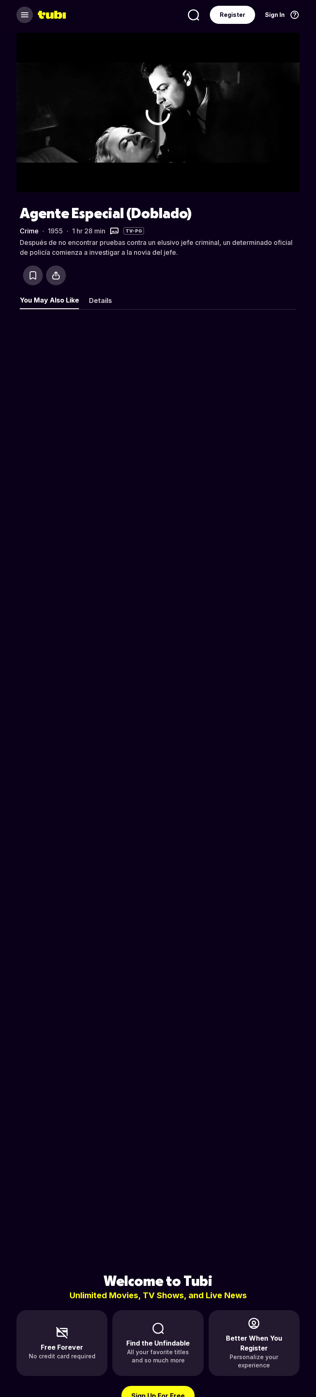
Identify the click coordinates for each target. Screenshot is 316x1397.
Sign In (275, 14)
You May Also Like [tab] (49, 300)
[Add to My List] (33, 275)
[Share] (56, 275)
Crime (29, 231)
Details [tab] (100, 300)
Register (232, 14)
